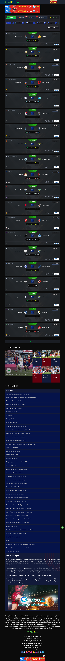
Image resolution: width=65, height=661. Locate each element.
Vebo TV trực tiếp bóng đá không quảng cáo (16, 501)
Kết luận (8, 540)
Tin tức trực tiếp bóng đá (12, 447)
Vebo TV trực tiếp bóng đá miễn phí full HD (16, 440)
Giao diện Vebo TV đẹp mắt (12, 487)
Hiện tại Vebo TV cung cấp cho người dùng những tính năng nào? (21, 444)
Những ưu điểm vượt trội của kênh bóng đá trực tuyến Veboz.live (21, 397)
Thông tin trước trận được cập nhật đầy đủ (16, 426)
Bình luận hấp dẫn (10, 419)
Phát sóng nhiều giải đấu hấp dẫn (13, 401)
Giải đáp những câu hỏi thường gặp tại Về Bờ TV (17, 515)
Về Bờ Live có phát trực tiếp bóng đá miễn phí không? (18, 519)
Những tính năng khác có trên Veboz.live (15, 437)
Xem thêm (32, 342)
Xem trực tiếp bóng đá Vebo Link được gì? (15, 480)
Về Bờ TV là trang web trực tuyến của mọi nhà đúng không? (19, 530)
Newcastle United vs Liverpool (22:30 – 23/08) (46, 377)
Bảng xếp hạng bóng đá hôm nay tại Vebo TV (16, 462)
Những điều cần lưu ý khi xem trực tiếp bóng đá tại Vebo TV (19, 512)
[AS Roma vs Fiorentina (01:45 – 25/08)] (55, 354)
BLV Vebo (30, 23)
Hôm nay (42, 23)
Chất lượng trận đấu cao (11, 411)
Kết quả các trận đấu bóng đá (13, 458)
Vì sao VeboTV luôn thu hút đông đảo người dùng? (17, 522)
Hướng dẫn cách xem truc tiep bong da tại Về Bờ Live (18, 433)
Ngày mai (52, 23)
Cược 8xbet (53, 2)
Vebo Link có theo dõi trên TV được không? (16, 533)
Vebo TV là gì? (9, 390)
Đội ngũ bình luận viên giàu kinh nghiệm (15, 494)
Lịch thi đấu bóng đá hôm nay (13, 451)
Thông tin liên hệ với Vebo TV (12, 551)
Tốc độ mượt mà (10, 415)
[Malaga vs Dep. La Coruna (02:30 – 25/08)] (46, 354)
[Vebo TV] (10, 2)
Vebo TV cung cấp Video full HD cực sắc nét (16, 490)
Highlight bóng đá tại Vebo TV (13, 454)
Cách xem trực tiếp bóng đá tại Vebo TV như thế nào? (18, 508)
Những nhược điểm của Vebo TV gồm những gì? (17, 505)
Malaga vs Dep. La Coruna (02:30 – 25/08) (45, 361)
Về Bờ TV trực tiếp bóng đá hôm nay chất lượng (17, 497)
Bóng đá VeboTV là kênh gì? (12, 526)
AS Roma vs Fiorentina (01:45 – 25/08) (56, 361)
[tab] (11, 17)
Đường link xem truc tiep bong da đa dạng (15, 404)
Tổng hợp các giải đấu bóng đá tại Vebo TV (16, 476)
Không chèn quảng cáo (11, 422)
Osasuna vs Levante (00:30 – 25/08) (37, 377)
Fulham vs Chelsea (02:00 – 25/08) (36, 361)
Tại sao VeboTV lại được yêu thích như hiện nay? (17, 483)
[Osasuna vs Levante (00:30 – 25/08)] (37, 370)
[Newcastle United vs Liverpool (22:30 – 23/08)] (46, 370)
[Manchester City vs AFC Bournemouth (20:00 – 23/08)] (55, 370)
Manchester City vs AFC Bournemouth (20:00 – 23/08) (56, 377)
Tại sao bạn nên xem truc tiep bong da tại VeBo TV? (18, 430)
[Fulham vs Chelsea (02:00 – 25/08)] (37, 354)
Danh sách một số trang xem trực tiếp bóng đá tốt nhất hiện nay (21, 544)
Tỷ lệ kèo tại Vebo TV (11, 465)
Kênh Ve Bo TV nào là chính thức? (14, 537)
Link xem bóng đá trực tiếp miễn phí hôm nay (16, 469)
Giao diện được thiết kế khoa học (14, 408)
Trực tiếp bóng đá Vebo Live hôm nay (14, 473)
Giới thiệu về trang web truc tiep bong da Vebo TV (17, 394)
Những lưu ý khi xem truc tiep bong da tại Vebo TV (17, 548)
